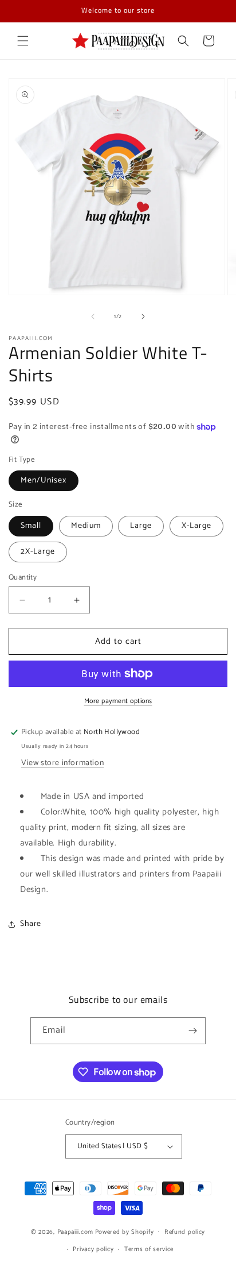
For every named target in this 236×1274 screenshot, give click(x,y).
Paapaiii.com (75, 1231)
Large (141, 525)
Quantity (23, 578)
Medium (86, 525)
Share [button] (30, 924)
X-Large (196, 525)
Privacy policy (93, 1249)
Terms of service (149, 1249)
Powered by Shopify (124, 1231)
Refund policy (184, 1232)
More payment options (118, 701)
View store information (62, 763)
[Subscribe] (192, 1030)
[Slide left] (92, 316)
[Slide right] (143, 316)
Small (31, 525)
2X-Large (38, 551)
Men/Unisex (43, 480)
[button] (23, 40)
